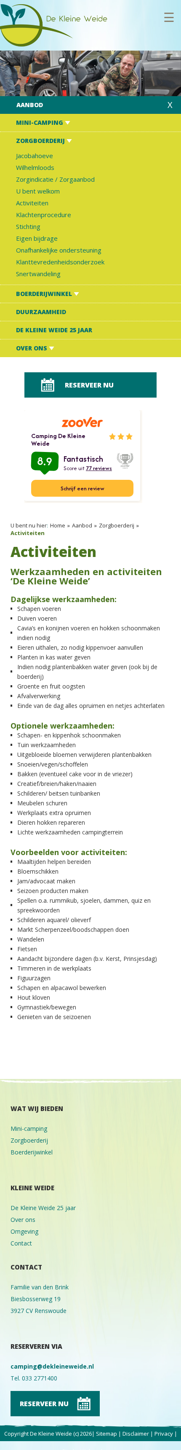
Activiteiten (32, 203)
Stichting (28, 226)
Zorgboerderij (41, 141)
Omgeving (24, 1231)
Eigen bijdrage (37, 238)
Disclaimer (135, 1433)
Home (57, 525)
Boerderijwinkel (45, 294)
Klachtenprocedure (43, 214)
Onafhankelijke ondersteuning (58, 250)
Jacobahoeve (34, 155)
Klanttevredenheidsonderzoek (60, 262)
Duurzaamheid (41, 312)
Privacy (163, 1433)
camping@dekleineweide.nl (52, 1366)
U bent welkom (38, 191)
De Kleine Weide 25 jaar (54, 330)
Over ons (32, 348)
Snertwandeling (38, 273)
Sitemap (106, 1433)
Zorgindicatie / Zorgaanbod (55, 179)
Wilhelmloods (35, 167)
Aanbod (29, 105)
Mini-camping (40, 122)
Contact (21, 1243)
